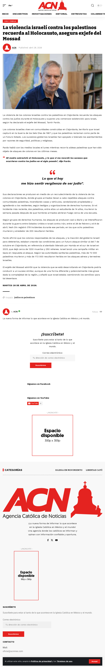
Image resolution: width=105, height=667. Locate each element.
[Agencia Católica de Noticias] (52, 5)
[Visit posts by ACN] (6, 311)
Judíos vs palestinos (24, 297)
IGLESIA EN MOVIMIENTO (68, 470)
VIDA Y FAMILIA (10, 21)
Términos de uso (64, 661)
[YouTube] (56, 540)
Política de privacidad (41, 661)
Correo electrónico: (53, 353)
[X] (51, 540)
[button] (94, 661)
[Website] (101, 312)
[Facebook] (48, 540)
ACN (14, 47)
